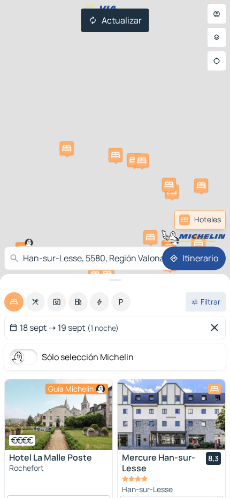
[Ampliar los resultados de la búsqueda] (115, 280)
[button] (67, 148)
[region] (58, 414)
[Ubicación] (217, 61)
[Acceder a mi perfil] (217, 14)
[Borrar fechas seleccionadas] (216, 327)
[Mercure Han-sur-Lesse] (171, 414)
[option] (14, 302)
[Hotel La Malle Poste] (58, 414)
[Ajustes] (217, 37)
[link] (200, 219)
